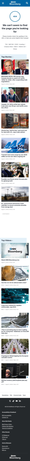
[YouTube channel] (17, 401)
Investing (21, 44)
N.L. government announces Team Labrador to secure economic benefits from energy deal (13, 205)
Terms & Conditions (7, 428)
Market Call (22, 46)
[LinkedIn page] (20, 401)
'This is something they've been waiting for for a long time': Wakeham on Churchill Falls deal (15, 331)
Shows (15, 49)
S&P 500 (11, 44)
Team (24, 395)
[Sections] (3, 3)
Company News (8, 46)
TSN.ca (4, 439)
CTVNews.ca (5, 435)
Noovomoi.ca (5, 448)
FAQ (11, 395)
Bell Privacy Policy (7, 424)
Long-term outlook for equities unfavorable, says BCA (11, 306)
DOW (16, 44)
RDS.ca (4, 450)
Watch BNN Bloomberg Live (10, 260)
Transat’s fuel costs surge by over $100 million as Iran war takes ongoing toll (14, 155)
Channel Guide (17, 395)
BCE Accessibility (6, 415)
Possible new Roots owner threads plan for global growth (14, 180)
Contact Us (5, 417)
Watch (16, 46)
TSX (6, 44)
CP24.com (5, 437)
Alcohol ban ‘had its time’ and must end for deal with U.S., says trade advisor (14, 131)
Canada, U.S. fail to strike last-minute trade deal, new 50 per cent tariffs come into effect (14, 105)
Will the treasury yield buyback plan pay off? (14, 381)
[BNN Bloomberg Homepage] (15, 3)
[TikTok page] (13, 401)
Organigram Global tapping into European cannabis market (14, 356)
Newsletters (5, 395)
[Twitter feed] (10, 401)
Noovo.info (5, 446)
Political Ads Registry (7, 426)
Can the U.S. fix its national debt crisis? (13, 282)
